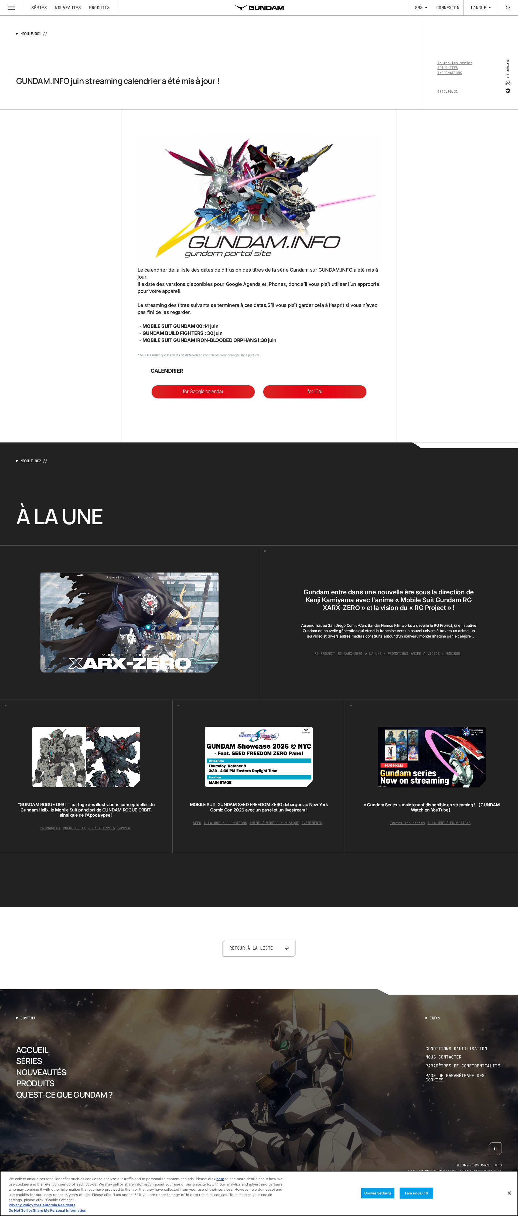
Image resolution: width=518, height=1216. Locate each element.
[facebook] (508, 91)
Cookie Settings (377, 1193)
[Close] (509, 1193)
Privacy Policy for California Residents (42, 1205)
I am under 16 (416, 1193)
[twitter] (507, 83)
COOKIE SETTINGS (464, 1078)
